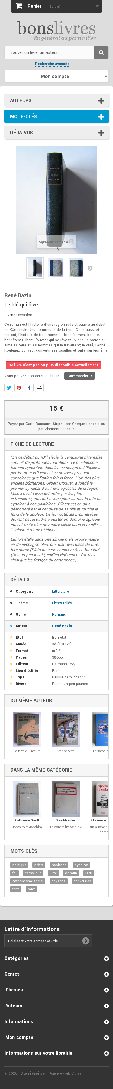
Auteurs (21, 100)
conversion (82, 881)
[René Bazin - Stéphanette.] (66, 729)
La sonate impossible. (66, 827)
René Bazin (62, 626)
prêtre (38, 865)
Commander (78, 376)
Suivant (90, 268)
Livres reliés (62, 603)
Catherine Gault (27, 820)
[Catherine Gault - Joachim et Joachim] (27, 799)
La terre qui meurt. (27, 751)
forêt (31, 889)
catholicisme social (27, 881)
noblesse (59, 865)
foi (14, 873)
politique (19, 865)
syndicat (81, 865)
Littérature (60, 591)
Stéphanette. (66, 751)
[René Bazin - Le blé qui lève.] (35, 268)
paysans (58, 881)
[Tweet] (8, 388)
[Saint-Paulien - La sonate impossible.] (66, 799)
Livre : (9, 315)
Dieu (88, 873)
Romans (59, 614)
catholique (33, 873)
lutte (53, 873)
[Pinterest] (18, 388)
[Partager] (29, 388)
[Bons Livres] (56, 30)
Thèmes (14, 990)
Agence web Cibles (66, 1073)
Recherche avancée (52, 63)
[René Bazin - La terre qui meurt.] (27, 729)
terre (15, 889)
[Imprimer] (39, 388)
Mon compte (19, 1037)
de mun (71, 873)
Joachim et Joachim (27, 827)
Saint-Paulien (66, 820)
